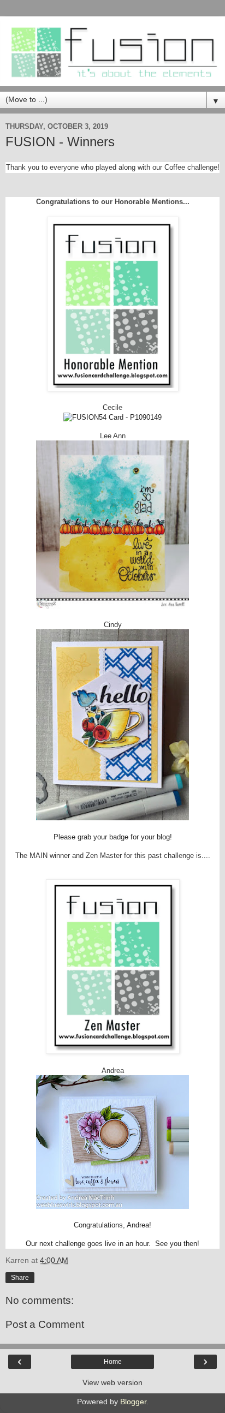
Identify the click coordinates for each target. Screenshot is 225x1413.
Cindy (113, 625)
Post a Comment (44, 1324)
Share (20, 1277)
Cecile (112, 407)
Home (113, 1362)
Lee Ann (113, 436)
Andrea (113, 1070)
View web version (112, 1382)
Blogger (133, 1401)
